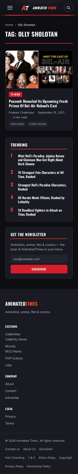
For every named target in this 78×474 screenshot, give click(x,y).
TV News (15, 94)
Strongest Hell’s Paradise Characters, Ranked (42, 187)
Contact (10, 391)
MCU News (13, 351)
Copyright (65, 457)
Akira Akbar (17, 123)
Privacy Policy (14, 466)
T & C (31, 457)
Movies (10, 346)
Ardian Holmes (37, 123)
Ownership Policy (38, 466)
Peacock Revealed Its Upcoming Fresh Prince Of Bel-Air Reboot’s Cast (38, 103)
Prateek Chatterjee (21, 112)
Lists (8, 365)
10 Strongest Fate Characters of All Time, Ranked (41, 174)
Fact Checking (14, 457)
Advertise (12, 397)
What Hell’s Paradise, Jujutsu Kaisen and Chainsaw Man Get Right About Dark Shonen (41, 160)
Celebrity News (16, 339)
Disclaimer (46, 449)
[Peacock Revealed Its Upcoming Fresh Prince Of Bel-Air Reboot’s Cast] (39, 69)
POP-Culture (14, 358)
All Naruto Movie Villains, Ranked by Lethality (41, 200)
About (9, 384)
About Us (29, 449)
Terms (9, 423)
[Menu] (10, 7)
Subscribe (39, 269)
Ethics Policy (47, 457)
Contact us (12, 449)
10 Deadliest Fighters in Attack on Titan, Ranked (40, 212)
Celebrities (12, 334)
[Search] (68, 7)
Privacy (10, 416)
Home (9, 25)
